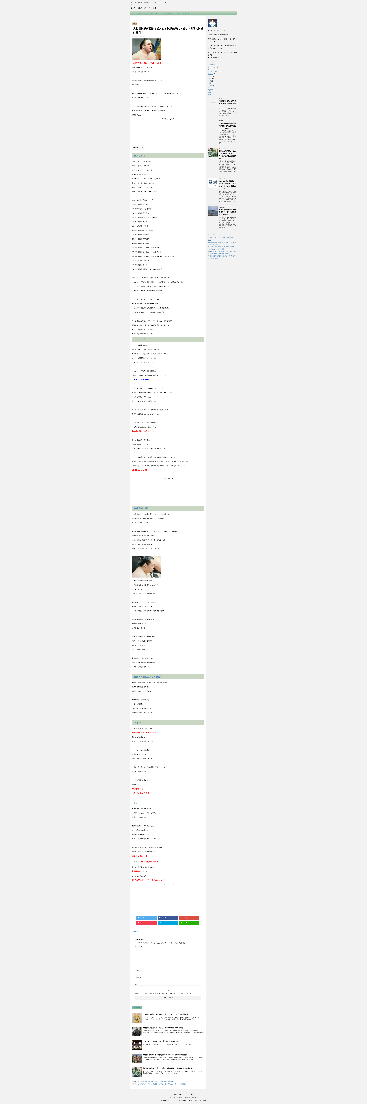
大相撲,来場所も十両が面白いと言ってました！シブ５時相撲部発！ (166, 1014)
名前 (137, 970)
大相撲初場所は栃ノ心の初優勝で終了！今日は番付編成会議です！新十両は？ (162, 1084)
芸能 (209, 92)
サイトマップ (153, 13)
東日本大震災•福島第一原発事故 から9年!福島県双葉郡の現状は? (227, 212)
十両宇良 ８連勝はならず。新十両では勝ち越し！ (160, 1041)
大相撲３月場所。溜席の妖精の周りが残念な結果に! (227, 103)
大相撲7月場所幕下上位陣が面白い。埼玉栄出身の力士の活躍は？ (165, 1055)
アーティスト (212, 67)
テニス (210, 76)
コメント (138, 946)
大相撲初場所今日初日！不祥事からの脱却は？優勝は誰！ (156, 1081)
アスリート (211, 62)
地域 (209, 83)
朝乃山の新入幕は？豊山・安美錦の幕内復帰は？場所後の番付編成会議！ (168, 1068)
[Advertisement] (168, 132)
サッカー (210, 69)
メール (138, 977)
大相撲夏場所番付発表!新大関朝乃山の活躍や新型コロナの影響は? (227, 126)
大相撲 (136, 931)
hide (141, 147)
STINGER (203, 1100)
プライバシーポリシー (184, 13)
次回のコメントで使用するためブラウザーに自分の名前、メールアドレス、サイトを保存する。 (164, 993)
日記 (209, 90)
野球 (209, 94)
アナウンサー (212, 64)
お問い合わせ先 (168, 13)
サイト (137, 984)
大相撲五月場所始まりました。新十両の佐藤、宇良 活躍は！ (164, 1028)
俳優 (209, 81)
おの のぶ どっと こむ (144, 8)
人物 (209, 78)
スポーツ (210, 74)
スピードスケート (213, 71)
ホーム (138, 13)
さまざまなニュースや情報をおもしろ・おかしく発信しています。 (183, 1097)
